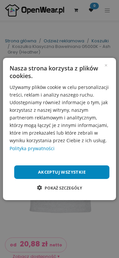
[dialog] (59, 129)
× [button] (105, 64)
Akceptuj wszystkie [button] (62, 172)
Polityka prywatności (32, 148)
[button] (59, 188)
